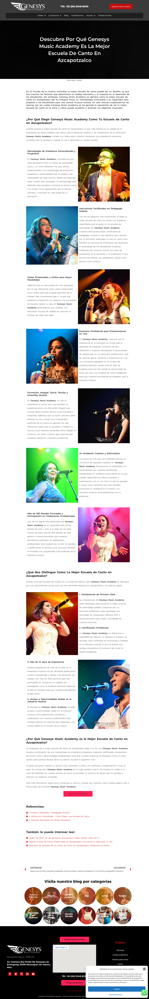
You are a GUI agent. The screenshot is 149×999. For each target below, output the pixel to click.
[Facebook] (10, 974)
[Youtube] (33, 974)
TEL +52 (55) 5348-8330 (74, 6)
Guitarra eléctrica (120, 955)
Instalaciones (77, 15)
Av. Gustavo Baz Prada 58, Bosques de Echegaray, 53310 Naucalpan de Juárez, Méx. (28, 965)
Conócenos (54, 15)
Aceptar (117, 989)
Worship (120, 950)
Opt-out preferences (115, 994)
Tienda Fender (105, 15)
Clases (40, 15)
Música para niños (120, 959)
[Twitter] (15, 974)
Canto (120, 964)
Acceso (89, 15)
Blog (66, 15)
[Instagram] (21, 974)
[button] (144, 969)
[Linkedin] (27, 974)
